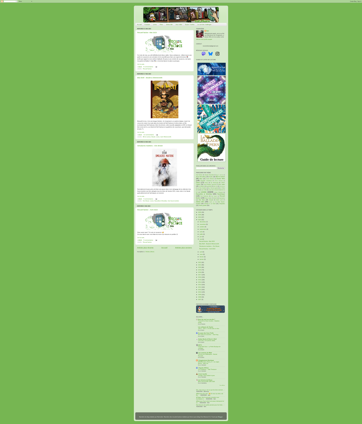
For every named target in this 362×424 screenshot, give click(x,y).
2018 (200, 272)
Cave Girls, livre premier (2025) (206, 340)
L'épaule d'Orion (203, 368)
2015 (200, 279)
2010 (200, 292)
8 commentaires (148, 66)
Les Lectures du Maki (205, 352)
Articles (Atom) (149, 251)
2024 (200, 217)
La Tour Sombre (202, 188)
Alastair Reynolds (209, 175)
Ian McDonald (214, 182)
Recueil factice (147, 69)
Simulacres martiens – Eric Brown (150, 146)
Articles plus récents (145, 248)
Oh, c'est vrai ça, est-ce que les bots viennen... (210, 390)
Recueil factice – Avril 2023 (147, 210)
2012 (200, 287)
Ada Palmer (199, 175)
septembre (203, 229)
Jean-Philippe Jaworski (210, 184)
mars (201, 254)
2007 (200, 299)
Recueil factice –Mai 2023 (147, 32)
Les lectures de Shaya (205, 380)
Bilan (200, 178)
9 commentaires (148, 199)
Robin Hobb (208, 198)
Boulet (153, 137)
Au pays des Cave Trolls (206, 333)
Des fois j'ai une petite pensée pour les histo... (210, 405)
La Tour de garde (213, 188)
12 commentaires (148, 134)
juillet (201, 234)
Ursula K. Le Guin (210, 203)
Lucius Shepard (218, 192)
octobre (202, 226)
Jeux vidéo (178, 24)
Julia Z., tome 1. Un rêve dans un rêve (208, 328)
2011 (199, 289)
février (202, 256)
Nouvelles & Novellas (160, 201)
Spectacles (222, 198)
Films (161, 24)
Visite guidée (203, 205)
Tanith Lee (211, 201)
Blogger (220, 417)
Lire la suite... (141, 64)
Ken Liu (215, 186)
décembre (203, 221)
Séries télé (169, 24)
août (201, 231)
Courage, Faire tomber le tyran (206, 375)
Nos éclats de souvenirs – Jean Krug (208, 334)
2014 (200, 282)
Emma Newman (219, 180)
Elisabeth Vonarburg (206, 180)
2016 (200, 277)
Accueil (139, 24)
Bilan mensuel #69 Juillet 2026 (206, 381)
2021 (200, 265)
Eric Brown (146, 201)
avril (201, 252)
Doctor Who (221, 178)
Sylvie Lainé (219, 200)
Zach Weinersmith (165, 137)
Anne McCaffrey (201, 176)
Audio (210, 176)
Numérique (221, 194)
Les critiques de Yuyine (205, 327)
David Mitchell (210, 178)
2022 (200, 262)
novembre (203, 224)
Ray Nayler (214, 196)
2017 (200, 274)
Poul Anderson (204, 196)
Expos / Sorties (189, 24)
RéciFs (215, 198)
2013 (200, 284)
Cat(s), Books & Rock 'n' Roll (207, 339)
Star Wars (202, 200)
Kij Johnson (222, 186)
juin (201, 236)
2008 (200, 297)
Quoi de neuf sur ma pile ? (206, 319)
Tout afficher (222, 385)
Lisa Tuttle (204, 190)
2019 (200, 270)
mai (201, 239)
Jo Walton (201, 186)
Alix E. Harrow (219, 174)
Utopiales (222, 203)
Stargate (211, 200)
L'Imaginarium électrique (206, 360)
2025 (200, 214)
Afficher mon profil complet (204, 39)
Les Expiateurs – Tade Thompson (207, 369)
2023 (200, 219)
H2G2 (206, 182)
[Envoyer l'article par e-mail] (156, 66)
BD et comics (147, 137)
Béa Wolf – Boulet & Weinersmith (149, 78)
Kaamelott (208, 186)
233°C (200, 345)
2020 (200, 267)
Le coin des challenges (204, 24)
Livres (155, 24)
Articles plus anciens (183, 248)
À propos (147, 24)
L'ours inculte (202, 374)
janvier (202, 259)
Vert (207, 31)
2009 (200, 294)
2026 (200, 212)
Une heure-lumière (173, 201)
